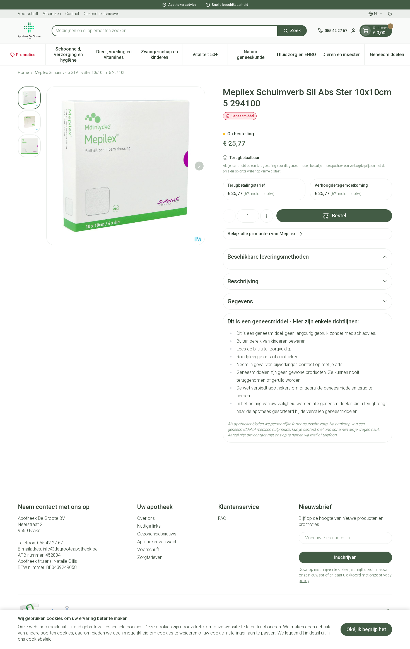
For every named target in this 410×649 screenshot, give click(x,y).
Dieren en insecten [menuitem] (343, 56)
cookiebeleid (39, 639)
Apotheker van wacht (158, 541)
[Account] (353, 30)
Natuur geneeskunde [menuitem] (255, 54)
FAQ (222, 518)
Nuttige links (149, 526)
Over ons (146, 518)
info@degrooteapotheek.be (70, 549)
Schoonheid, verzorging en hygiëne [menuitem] (72, 54)
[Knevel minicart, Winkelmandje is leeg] (366, 31)
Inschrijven (345, 557)
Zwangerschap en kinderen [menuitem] (161, 54)
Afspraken (52, 13)
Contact (72, 13)
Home (23, 72)
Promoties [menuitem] (25, 54)
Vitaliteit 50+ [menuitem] (210, 56)
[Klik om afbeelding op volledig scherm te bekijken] (126, 166)
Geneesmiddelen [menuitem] (390, 56)
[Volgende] (199, 165)
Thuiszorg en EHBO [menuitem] (297, 56)
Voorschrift (28, 13)
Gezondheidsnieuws (101, 13)
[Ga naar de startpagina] (29, 30)
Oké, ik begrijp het (366, 629)
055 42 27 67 (50, 542)
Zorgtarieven (149, 557)
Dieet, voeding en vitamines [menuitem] (116, 54)
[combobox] (165, 30)
